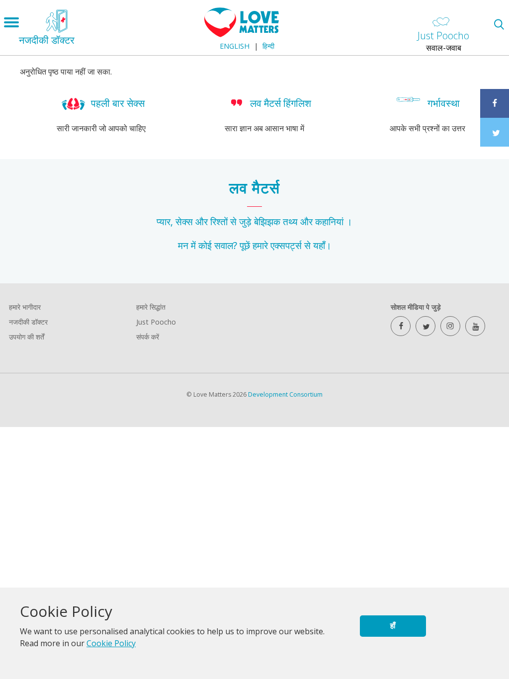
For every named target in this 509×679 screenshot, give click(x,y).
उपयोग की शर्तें (26, 336)
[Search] (499, 24)
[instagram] (450, 326)
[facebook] (401, 326)
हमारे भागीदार (25, 307)
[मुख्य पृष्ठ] (241, 34)
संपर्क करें (147, 336)
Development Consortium (285, 394)
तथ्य (290, 221)
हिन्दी (268, 46)
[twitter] (425, 326)
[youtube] (475, 326)
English (235, 46)
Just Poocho (156, 322)
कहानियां (329, 221)
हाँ (392, 625)
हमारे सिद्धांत (151, 307)
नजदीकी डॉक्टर (28, 322)
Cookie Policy (111, 643)
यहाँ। (322, 245)
